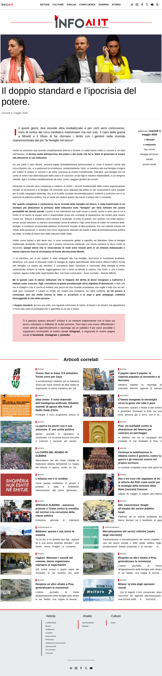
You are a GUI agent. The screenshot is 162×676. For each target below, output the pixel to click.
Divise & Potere (51, 636)
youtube (65, 335)
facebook (38, 335)
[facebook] (142, 4)
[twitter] (147, 4)
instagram (51, 335)
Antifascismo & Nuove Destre (56, 643)
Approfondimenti (112, 527)
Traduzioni (49, 653)
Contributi (49, 633)
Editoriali (124, 395)
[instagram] (136, 4)
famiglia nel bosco (149, 154)
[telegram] (131, 4)
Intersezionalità (45, 527)
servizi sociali (149, 164)
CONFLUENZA (87, 4)
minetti (149, 159)
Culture (112, 623)
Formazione (50, 640)
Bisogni (150, 139)
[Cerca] (157, 4)
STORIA (116, 4)
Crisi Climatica (51, 650)
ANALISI (71, 4)
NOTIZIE (44, 4)
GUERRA (104, 4)
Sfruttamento (50, 629)
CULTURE (58, 4)
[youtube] (152, 4)
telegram (74, 331)
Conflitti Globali (51, 623)
